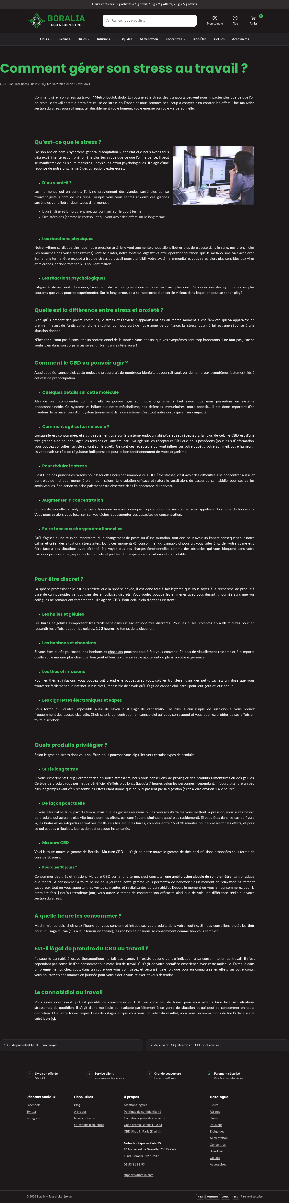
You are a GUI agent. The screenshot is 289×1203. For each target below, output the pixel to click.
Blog (77, 1105)
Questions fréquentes (89, 1124)
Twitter (31, 1111)
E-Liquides (125, 39)
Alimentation (149, 39)
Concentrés (174, 39)
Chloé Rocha (21, 84)
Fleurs (44, 39)
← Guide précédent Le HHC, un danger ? (31, 1045)
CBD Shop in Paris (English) (142, 1131)
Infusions (103, 39)
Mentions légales (135, 1105)
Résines (64, 39)
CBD (3, 84)
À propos (80, 1111)
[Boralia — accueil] (56, 20)
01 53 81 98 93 (134, 1164)
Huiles (82, 39)
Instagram (33, 1118)
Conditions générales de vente (144, 1118)
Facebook (33, 1105)
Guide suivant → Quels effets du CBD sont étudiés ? (185, 1045)
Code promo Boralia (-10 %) (143, 1124)
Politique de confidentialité (142, 1111)
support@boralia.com (138, 1174)
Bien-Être (199, 39)
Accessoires (240, 39)
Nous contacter (85, 1118)
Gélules (219, 39)
